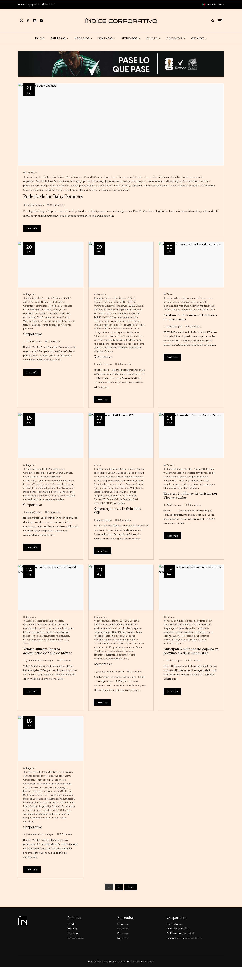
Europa (58, 181)
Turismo (93, 189)
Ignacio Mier (105, 488)
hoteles (180, 628)
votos (122, 503)
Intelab (57, 484)
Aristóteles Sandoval (104, 305)
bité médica (52, 469)
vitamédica (58, 499)
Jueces (139, 488)
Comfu (68, 775)
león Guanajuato (65, 488)
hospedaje (209, 472)
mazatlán (194, 305)
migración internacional (187, 181)
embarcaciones (188, 302)
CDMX (131, 305)
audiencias (28, 302)
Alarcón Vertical (127, 298)
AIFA (45, 624)
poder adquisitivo (88, 185)
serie (71, 321)
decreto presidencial (151, 177)
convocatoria (110, 313)
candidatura (121, 305)
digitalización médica (47, 480)
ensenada (202, 302)
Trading (72, 928)
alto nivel (43, 177)
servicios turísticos (188, 484)
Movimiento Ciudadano (121, 336)
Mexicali (65, 632)
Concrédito (28, 779)
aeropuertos (29, 624)
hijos (96, 488)
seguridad (133, 343)
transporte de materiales (35, 817)
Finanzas (122, 933)
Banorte (37, 772)
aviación (27, 628)
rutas (66, 636)
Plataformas (43, 317)
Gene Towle (49, 795)
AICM (39, 624)
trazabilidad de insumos (117, 658)
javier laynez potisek (116, 181)
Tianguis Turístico (55, 639)
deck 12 (97, 317)
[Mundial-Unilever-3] (121, 63)
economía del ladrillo (33, 787)
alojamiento (199, 620)
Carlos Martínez (50, 772)
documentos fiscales (129, 321)
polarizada (106, 185)
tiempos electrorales (67, 189)
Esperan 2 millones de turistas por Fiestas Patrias (190, 495)
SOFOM (60, 810)
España (27, 791)
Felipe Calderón (101, 484)
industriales (52, 798)
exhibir (139, 480)
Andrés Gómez (55, 298)
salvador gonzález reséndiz (113, 343)
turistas (202, 484)
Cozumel (187, 298)
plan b (74, 185)
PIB (72, 802)
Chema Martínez (64, 472)
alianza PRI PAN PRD (124, 302)
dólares (175, 302)
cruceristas (197, 298)
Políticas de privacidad (180, 933)
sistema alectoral (178, 185)
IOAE (48, 802)
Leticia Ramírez (101, 491)
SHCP (109, 503)
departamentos (126, 317)
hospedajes (169, 628)
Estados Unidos (44, 181)
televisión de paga (32, 324)
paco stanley (29, 317)
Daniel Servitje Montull (123, 632)
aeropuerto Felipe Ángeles (50, 620)
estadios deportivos (42, 791)
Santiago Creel (130, 499)
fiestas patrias (117, 484)
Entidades (138, 476)
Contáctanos (174, 924)
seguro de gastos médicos (36, 495)
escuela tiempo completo (106, 480)
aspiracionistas (57, 177)
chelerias (59, 302)
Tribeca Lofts (135, 347)
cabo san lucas (174, 298)
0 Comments (57, 204)
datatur (186, 624)
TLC (66, 639)
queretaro (193, 480)
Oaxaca (205, 181)
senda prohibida (60, 321)
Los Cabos (115, 491)
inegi (101, 181)
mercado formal (156, 181)
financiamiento (34, 795)
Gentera (60, 795)
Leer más (32, 228)
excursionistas (171, 305)
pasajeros (187, 309)
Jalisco (35, 488)
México (203, 305)
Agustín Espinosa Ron (107, 298)
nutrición (108, 647)
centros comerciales (43, 775)
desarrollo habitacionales (176, 177)
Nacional (73, 933)
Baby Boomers (75, 177)
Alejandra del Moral (103, 302)
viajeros (179, 643)
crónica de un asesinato (60, 305)
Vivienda (53, 817)
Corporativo (32, 334)
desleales (110, 476)
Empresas (31, 172)
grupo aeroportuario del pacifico (122, 639)
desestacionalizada (61, 783)
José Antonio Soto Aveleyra (40, 660)
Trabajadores (30, 814)
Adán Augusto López (36, 298)
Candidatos (29, 472)
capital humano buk (44, 302)
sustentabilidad (113, 654)
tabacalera (38, 499)
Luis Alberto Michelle (59, 313)
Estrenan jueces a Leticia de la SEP (117, 511)
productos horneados (124, 647)
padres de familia (112, 495)
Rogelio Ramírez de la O (51, 806)
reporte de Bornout (41, 321)
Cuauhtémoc (29, 480)
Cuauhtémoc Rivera (33, 309)
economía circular (114, 636)
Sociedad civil (196, 185)
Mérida (169, 181)
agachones (102, 469)
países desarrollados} (35, 185)
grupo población (89, 181)
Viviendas (98, 351)
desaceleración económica (36, 783)
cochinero (119, 177)
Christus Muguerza (32, 476)
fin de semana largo (201, 624)
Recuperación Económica (196, 636)
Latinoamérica (41, 313)
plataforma (52, 491)
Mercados (123, 928)
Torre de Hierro (109, 347)
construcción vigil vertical (118, 309)
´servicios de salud (35, 469)
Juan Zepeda (118, 332)
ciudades (59, 775)
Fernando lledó (66, 480)
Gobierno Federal (134, 484)
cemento (27, 775)
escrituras (121, 324)
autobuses (63, 624)
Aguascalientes (184, 469)
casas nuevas (66, 772)
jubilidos (133, 181)
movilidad (104, 336)
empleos (57, 628)
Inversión (36, 632)
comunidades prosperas (129, 628)
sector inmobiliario (46, 810)
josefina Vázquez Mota (123, 488)
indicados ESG (101, 643)
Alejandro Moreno (118, 469)
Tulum (115, 503)
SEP (103, 503)
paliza (51, 185)
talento (48, 499)
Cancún (98, 177)
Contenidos (29, 305)
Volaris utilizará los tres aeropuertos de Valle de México (48, 651)
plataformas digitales (195, 632)
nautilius (138, 336)
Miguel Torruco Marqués (176, 476)
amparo (131, 469)
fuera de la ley (71, 181)
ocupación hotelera (198, 476)
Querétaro (177, 636)
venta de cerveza (51, 324)
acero (29, 772)
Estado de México (136, 324)
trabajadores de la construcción (53, 814)
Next (131, 887)
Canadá (88, 177)
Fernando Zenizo (31, 484)
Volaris (26, 643)
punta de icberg (127, 340)
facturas (117, 328)
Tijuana (84, 189)
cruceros (208, 298)
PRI (104, 499)
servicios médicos (60, 495)
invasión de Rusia (117, 643)
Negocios (31, 294)
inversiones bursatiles (34, 802)
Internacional (76, 938)
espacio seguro (127, 480)
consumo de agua (102, 632)
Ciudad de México (125, 472)
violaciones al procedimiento (114, 189)
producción (55, 317)
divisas (167, 302)
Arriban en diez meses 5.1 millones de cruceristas (190, 317)
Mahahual (184, 305)
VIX (62, 324)
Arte (98, 465)
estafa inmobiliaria (103, 328)
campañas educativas (121, 624)
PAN (124, 495)
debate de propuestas (129, 313)
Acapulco (171, 469)
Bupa (61, 469)
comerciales (131, 177)
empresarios (108, 324)
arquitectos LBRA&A (118, 620)
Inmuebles (127, 328)
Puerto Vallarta (121, 185)
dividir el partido (124, 476)
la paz (142, 181)
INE (52, 484)
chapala (108, 177)
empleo (97, 324)
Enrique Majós (60, 787)
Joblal (42, 488)
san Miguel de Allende (156, 185)
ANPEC (67, 298)
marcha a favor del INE (34, 491)
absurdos (31, 177)
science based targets (113, 651)
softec (68, 810)
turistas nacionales (189, 488)
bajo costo (38, 628)
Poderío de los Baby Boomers (53, 196)
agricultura (101, 620)
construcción (41, 779)
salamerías (136, 185)
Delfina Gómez (109, 317)
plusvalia (98, 340)
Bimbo (106, 624)
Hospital (45, 484)
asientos (52, 624)
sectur (212, 309)
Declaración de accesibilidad (184, 938)
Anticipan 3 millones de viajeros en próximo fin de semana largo (191, 651)
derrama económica (177, 472)
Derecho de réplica (178, 928)
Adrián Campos (35, 204)
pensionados (63, 185)
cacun (209, 620)
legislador (51, 488)
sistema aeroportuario (34, 639)
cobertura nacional (52, 476)
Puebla (167, 480)
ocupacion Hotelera (173, 632)
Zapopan (108, 351)
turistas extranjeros (189, 639)
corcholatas (41, 305)
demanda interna (57, 779)
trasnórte (123, 347)
